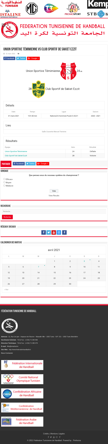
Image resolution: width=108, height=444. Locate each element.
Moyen (8, 183)
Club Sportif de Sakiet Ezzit (16, 156)
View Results (54, 196)
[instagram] (59, 232)
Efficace (9, 179)
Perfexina (77, 440)
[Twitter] (48, 232)
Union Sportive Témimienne (16, 151)
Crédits (46, 434)
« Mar (6, 290)
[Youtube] (53, 232)
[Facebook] (43, 232)
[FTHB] (54, 29)
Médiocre (9, 186)
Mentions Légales (57, 434)
